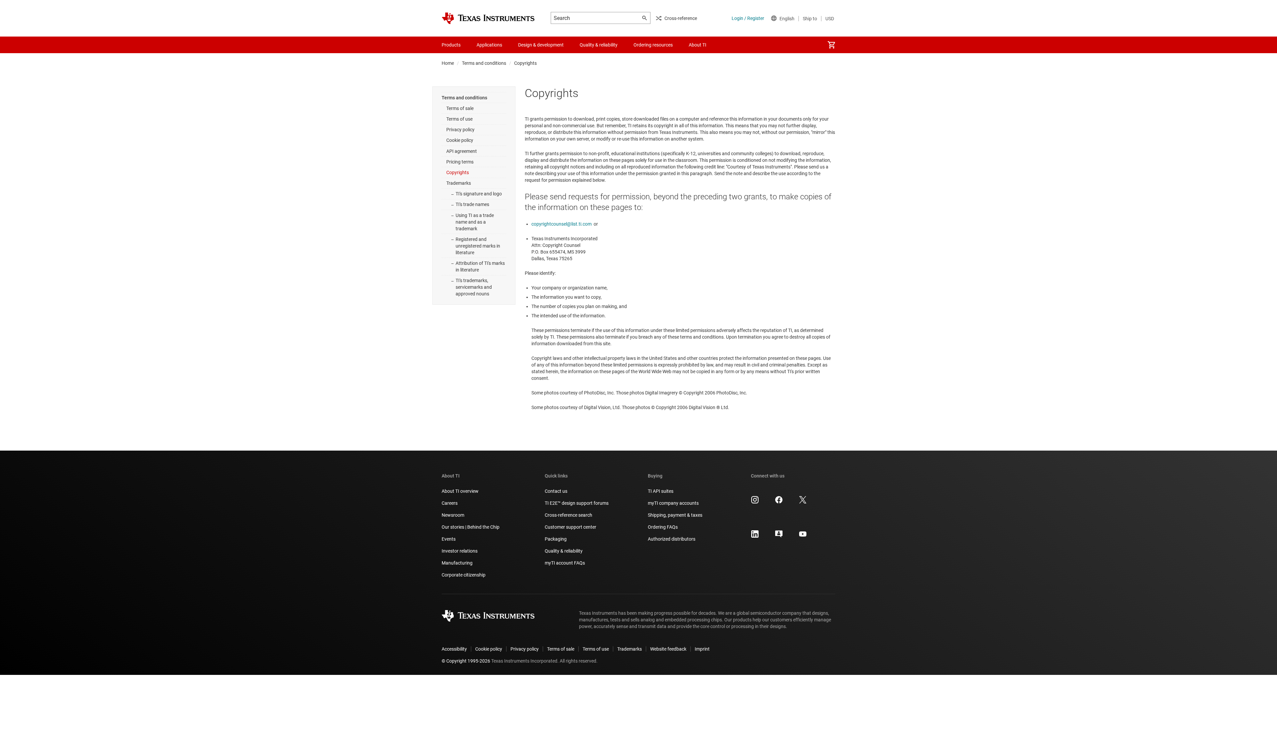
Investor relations (460, 551)
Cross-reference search (568, 515)
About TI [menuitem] (697, 45)
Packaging (556, 539)
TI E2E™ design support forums (577, 503)
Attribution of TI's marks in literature (480, 266)
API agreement (461, 151)
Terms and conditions (484, 63)
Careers (450, 503)
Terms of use (459, 119)
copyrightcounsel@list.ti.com (561, 224)
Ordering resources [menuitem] (653, 45)
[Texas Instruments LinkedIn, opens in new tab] (755, 536)
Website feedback (668, 649)
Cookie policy (459, 140)
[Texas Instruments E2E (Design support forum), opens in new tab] (779, 536)
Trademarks (458, 183)
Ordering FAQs (663, 527)
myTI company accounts (673, 503)
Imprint (702, 649)
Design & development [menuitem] (541, 45)
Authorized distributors (671, 539)
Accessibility (454, 649)
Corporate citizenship (464, 575)
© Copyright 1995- (466, 661)
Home (448, 63)
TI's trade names (472, 204)
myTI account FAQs (565, 563)
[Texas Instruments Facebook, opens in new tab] (779, 502)
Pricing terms (460, 161)
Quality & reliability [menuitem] (599, 45)
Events (449, 539)
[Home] (488, 18)
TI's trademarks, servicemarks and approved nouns (474, 287)
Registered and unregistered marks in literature (478, 246)
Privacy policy (460, 129)
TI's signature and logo (479, 193)
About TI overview (460, 491)
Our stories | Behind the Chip (470, 527)
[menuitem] (831, 45)
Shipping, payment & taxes (675, 515)
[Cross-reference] (726, 45)
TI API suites (660, 491)
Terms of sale (460, 108)
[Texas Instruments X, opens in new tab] (803, 502)
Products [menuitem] (451, 45)
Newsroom (453, 515)
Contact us (556, 491)
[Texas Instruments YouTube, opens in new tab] (803, 536)
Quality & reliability (564, 551)
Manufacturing (457, 563)
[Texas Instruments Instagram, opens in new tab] (755, 502)
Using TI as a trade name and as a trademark (475, 222)
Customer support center (570, 527)
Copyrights (457, 172)
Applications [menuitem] (489, 45)
